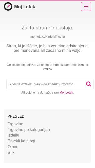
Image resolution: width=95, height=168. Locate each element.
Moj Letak (24, 6)
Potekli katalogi (21, 141)
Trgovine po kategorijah (29, 129)
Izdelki (13, 135)
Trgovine (15, 124)
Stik (11, 152)
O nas (13, 146)
